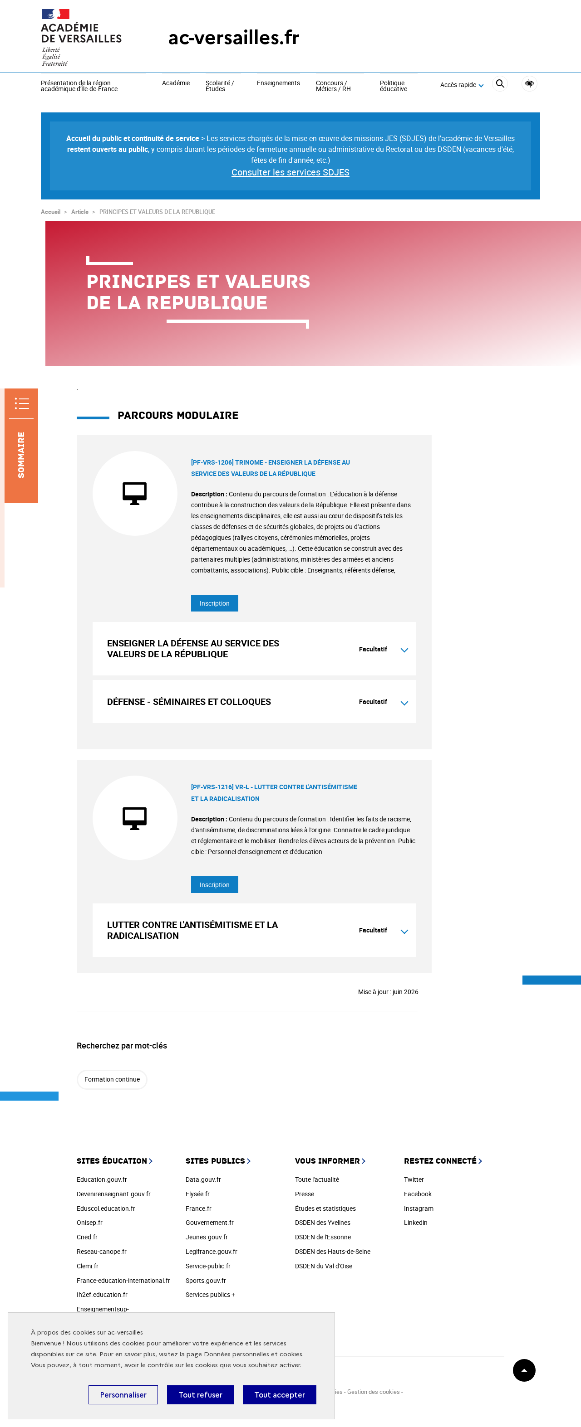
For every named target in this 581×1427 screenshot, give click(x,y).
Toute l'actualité (317, 1179)
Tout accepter (279, 1394)
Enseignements (278, 83)
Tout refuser (200, 1394)
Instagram (418, 1208)
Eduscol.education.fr (106, 1208)
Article (80, 212)
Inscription (215, 603)
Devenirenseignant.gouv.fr (114, 1193)
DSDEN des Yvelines (322, 1222)
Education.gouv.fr (102, 1179)
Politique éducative (393, 86)
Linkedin (416, 1222)
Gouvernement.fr (210, 1222)
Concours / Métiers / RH (333, 86)
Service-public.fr (208, 1266)
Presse (304, 1193)
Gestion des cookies (373, 1392)
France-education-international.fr (123, 1280)
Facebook (418, 1193)
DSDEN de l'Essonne (323, 1237)
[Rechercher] (500, 85)
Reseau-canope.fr (102, 1251)
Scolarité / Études (220, 86)
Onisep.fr (90, 1222)
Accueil (50, 212)
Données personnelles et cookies (253, 1354)
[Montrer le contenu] (404, 648)
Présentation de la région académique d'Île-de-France (79, 86)
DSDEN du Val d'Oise (323, 1266)
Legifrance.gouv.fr (211, 1251)
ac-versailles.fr (234, 37)
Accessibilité (529, 84)
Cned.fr (87, 1237)
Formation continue (112, 1079)
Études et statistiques (325, 1208)
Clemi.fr (87, 1266)
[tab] (254, 648)
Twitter (414, 1179)
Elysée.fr (198, 1193)
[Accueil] (86, 37)
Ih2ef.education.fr (102, 1294)
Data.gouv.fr (203, 1179)
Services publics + (210, 1294)
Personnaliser (123, 1394)
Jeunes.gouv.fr (207, 1237)
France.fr (199, 1208)
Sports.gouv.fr (206, 1280)
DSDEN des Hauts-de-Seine (332, 1251)
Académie (176, 83)
